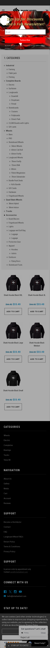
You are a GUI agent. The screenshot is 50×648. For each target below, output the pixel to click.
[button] (47, 14)
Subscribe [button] (25, 40)
